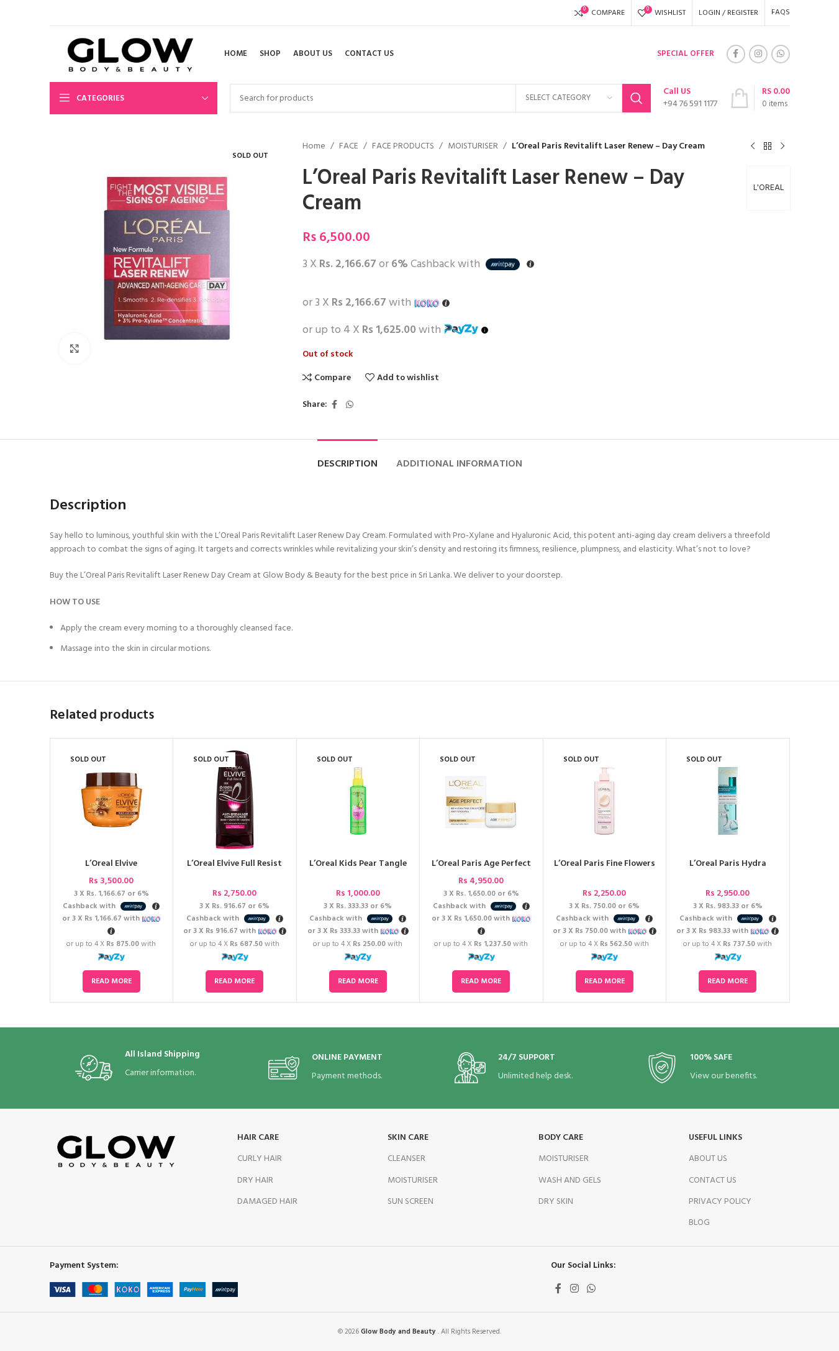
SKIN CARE (408, 1137)
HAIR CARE (258, 1137)
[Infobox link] (690, 98)
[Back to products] (767, 146)
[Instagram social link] (758, 54)
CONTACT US (713, 1180)
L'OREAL (768, 188)
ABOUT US (708, 1159)
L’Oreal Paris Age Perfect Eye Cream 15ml (481, 870)
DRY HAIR (255, 1180)
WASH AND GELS (569, 1180)
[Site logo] (126, 54)
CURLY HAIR (259, 1159)
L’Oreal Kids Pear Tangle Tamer (358, 870)
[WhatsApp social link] (780, 54)
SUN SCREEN (410, 1201)
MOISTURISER (473, 146)
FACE (348, 146)
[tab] (347, 458)
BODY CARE (560, 1137)
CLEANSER (406, 1159)
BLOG (699, 1223)
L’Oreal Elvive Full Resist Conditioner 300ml (234, 870)
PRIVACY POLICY (720, 1201)
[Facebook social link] (736, 54)
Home (313, 146)
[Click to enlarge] (74, 348)
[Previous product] (752, 146)
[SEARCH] (636, 98)
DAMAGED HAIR (267, 1201)
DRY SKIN (555, 1201)
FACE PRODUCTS (403, 146)
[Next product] (782, 146)
